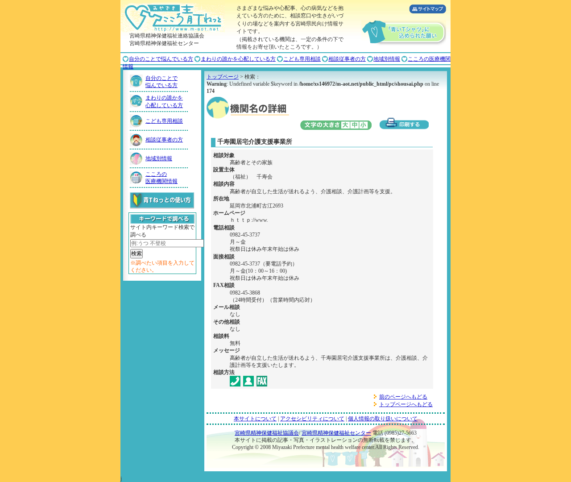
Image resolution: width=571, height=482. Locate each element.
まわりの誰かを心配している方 (238, 59)
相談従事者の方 (347, 59)
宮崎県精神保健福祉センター (336, 433)
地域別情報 (386, 59)
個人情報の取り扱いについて (383, 419)
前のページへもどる (403, 397)
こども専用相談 (302, 59)
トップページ (223, 77)
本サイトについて (255, 419)
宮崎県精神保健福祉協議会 (267, 433)
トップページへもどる (406, 404)
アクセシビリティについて (312, 419)
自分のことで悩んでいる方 (161, 59)
